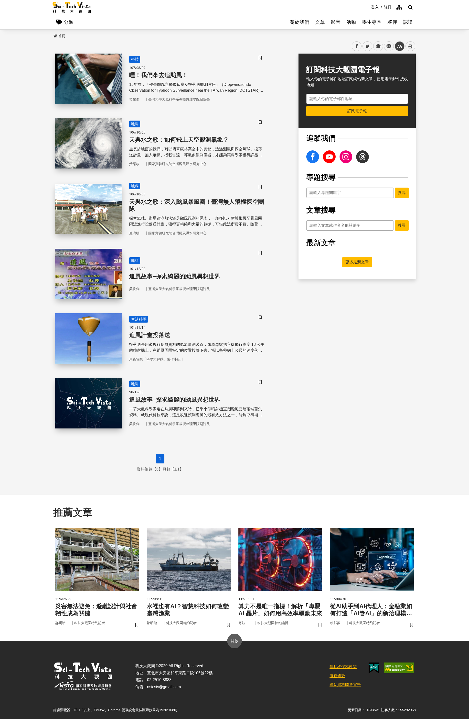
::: (367, 7)
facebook (357, 46)
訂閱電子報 (357, 111)
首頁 (61, 36)
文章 (320, 22)
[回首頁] (71, 7)
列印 (410, 46)
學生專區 (372, 22)
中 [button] (400, 46)
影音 (336, 22)
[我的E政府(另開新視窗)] (374, 668)
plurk (377, 46)
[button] (410, 7)
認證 (408, 22)
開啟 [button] (234, 641)
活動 (351, 22)
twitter (367, 46)
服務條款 (337, 676)
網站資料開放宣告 (345, 685)
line (387, 46)
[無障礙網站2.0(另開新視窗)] (399, 668)
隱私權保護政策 (343, 667)
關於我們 (299, 22)
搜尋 (402, 193)
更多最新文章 (357, 262)
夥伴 (392, 22)
